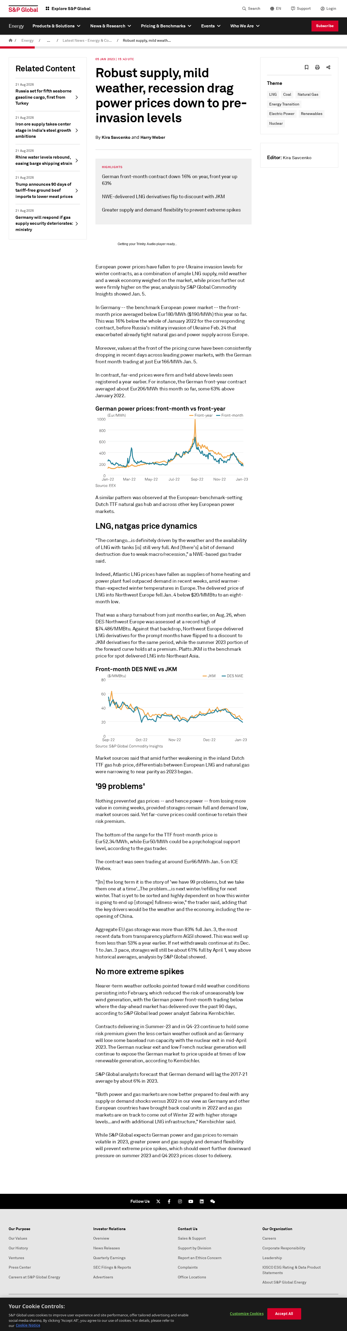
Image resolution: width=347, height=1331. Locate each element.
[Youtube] (191, 1201)
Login (331, 8)
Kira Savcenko (116, 137)
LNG (273, 94)
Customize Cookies (246, 1313)
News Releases (106, 1248)
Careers (269, 1238)
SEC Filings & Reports (112, 1267)
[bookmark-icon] (306, 67)
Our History (18, 1248)
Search (254, 8)
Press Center (20, 1267)
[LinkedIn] (201, 1201)
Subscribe (325, 25)
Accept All (284, 1313)
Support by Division (194, 1248)
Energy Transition (284, 104)
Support (304, 8)
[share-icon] (328, 67)
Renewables (311, 113)
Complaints (188, 1267)
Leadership (272, 1258)
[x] (158, 1201)
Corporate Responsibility (283, 1248)
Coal (287, 94)
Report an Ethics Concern (199, 1258)
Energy (27, 40)
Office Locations (192, 1277)
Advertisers (103, 1277)
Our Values (18, 1238)
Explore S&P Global (71, 8)
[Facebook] (169, 1201)
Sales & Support (192, 1238)
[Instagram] (180, 1201)
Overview (101, 1238)
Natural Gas (308, 94)
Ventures (16, 1258)
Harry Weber (152, 137)
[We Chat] (212, 1201)
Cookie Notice (28, 1325)
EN (278, 8)
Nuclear (276, 123)
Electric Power (281, 113)
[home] (10, 40)
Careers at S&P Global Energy (34, 1277)
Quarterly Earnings (109, 1258)
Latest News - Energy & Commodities (89, 40)
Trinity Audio (146, 244)
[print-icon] (317, 67)
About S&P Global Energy (284, 1282)
